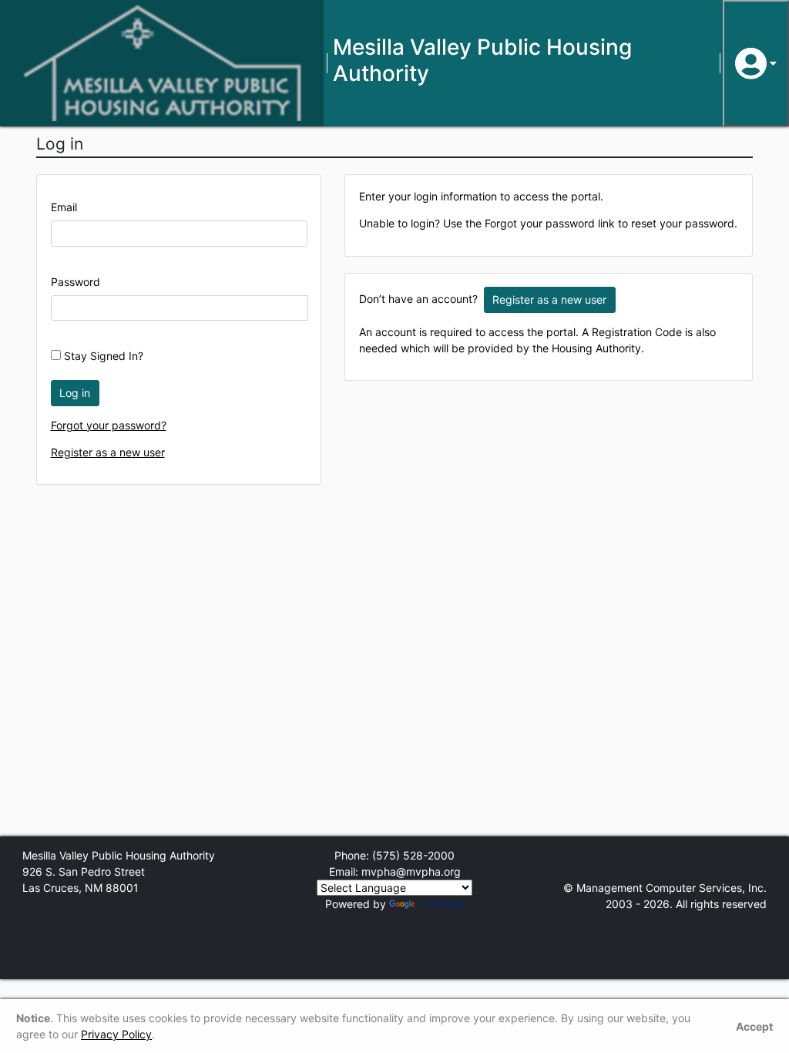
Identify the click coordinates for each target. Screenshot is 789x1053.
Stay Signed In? (102, 355)
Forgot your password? (108, 425)
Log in (74, 392)
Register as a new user (108, 452)
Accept (754, 1026)
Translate (441, 903)
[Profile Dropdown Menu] (756, 63)
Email (64, 207)
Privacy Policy (116, 1034)
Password (75, 281)
